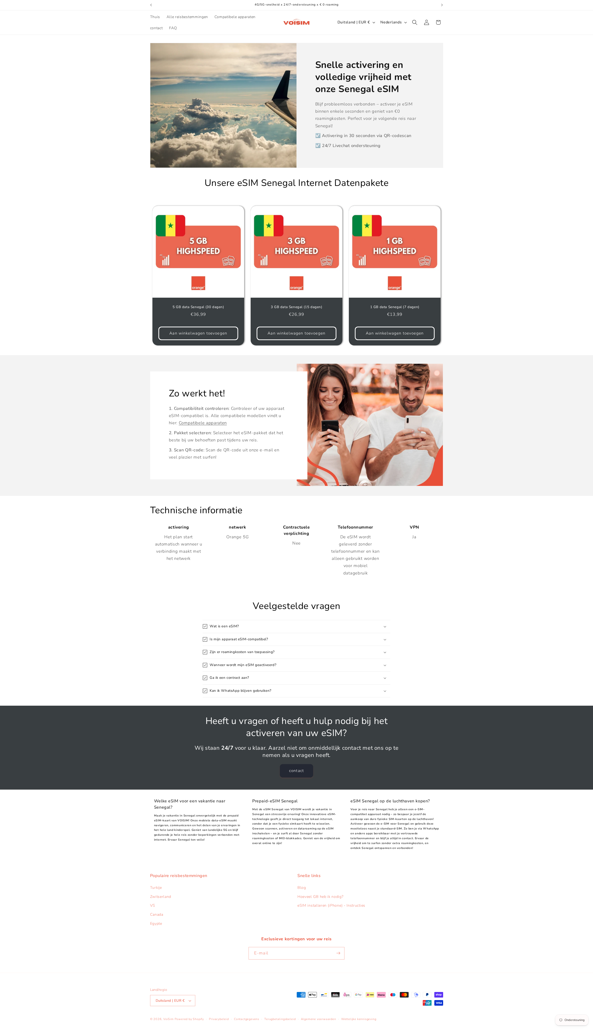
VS (152, 905)
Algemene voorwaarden (318, 1019)
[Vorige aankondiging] (151, 5)
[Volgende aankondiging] (442, 5)
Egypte (156, 923)
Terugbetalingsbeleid (280, 1019)
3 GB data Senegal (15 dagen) (296, 307)
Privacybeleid (219, 1019)
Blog (301, 887)
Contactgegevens (246, 1019)
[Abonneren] (338, 953)
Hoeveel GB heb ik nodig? (320, 896)
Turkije (156, 887)
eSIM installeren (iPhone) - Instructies (331, 905)
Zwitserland (160, 896)
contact (296, 770)
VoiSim (168, 1019)
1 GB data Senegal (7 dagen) (395, 307)
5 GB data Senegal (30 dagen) (198, 307)
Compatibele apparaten (203, 423)
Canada (156, 914)
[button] (415, 22)
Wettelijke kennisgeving (358, 1019)
